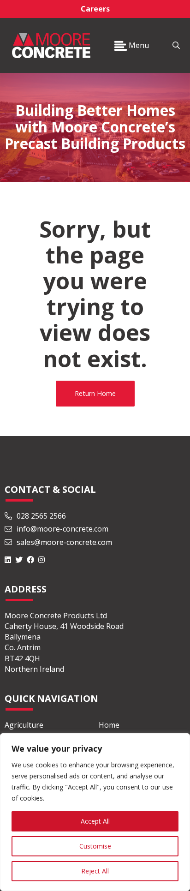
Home (109, 725)
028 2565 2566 (41, 516)
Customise (95, 846)
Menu (138, 45)
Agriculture (24, 725)
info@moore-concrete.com (61, 529)
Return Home (95, 393)
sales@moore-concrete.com (63, 542)
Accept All (95, 821)
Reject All (95, 871)
